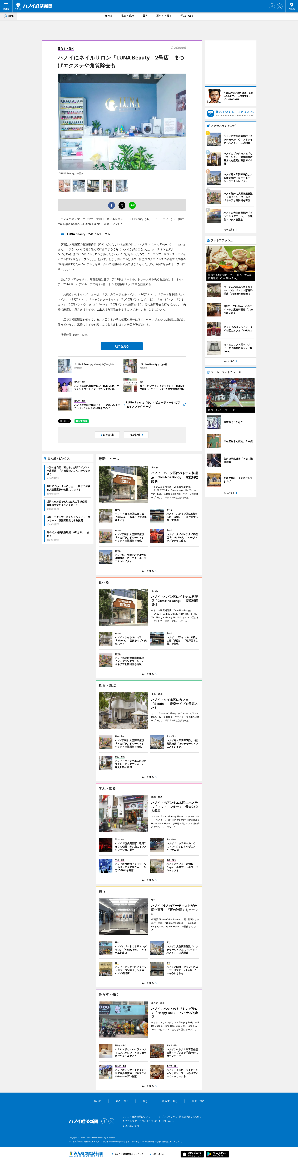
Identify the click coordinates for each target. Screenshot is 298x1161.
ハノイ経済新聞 (33, 6)
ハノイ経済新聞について (137, 1116)
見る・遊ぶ (127, 15)
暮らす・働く (164, 15)
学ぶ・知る (187, 15)
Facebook (272, 6)
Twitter (279, 6)
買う (145, 15)
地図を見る (122, 346)
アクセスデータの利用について (141, 1121)
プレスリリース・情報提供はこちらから (181, 1116)
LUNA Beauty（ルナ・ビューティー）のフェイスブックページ (153, 404)
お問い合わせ (168, 1121)
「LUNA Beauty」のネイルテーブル (87, 234)
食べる (108, 15)
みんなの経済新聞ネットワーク (86, 1154)
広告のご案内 (132, 1125)
